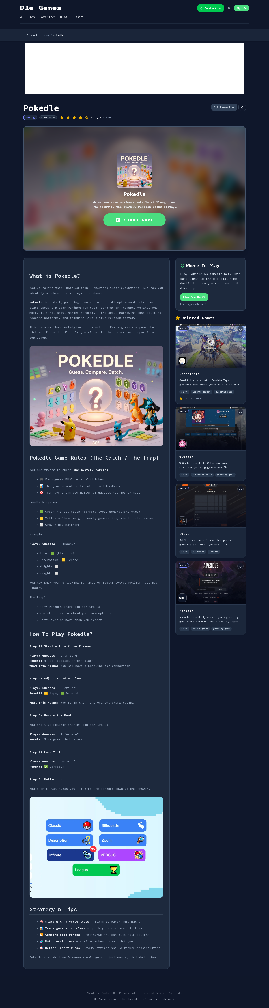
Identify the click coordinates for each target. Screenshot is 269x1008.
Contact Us (109, 993)
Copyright (175, 993)
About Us (93, 993)
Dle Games (41, 8)
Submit (77, 17)
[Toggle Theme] (229, 8)
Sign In (241, 8)
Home (46, 35)
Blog (64, 17)
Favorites (47, 17)
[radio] (62, 117)
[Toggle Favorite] (240, 329)
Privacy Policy (129, 993)
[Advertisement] (134, 68)
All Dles (27, 17)
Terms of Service (154, 993)
